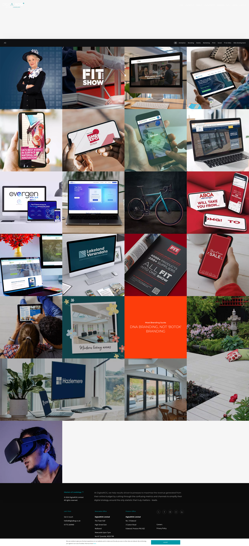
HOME (181, 5)
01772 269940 (69, 525)
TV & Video (227, 43)
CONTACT (243, 5)
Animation (182, 43)
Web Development (240, 43)
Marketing (206, 43)
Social (220, 43)
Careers (159, 524)
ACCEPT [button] (165, 542)
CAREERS (235, 5)
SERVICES (199, 5)
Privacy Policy (162, 528)
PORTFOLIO (220, 5)
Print (213, 43)
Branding (190, 43)
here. (94, 543)
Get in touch (68, 517)
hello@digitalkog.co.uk (72, 521)
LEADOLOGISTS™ (209, 5)
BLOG (228, 5)
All (175, 43)
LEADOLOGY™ (189, 5)
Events (198, 43)
